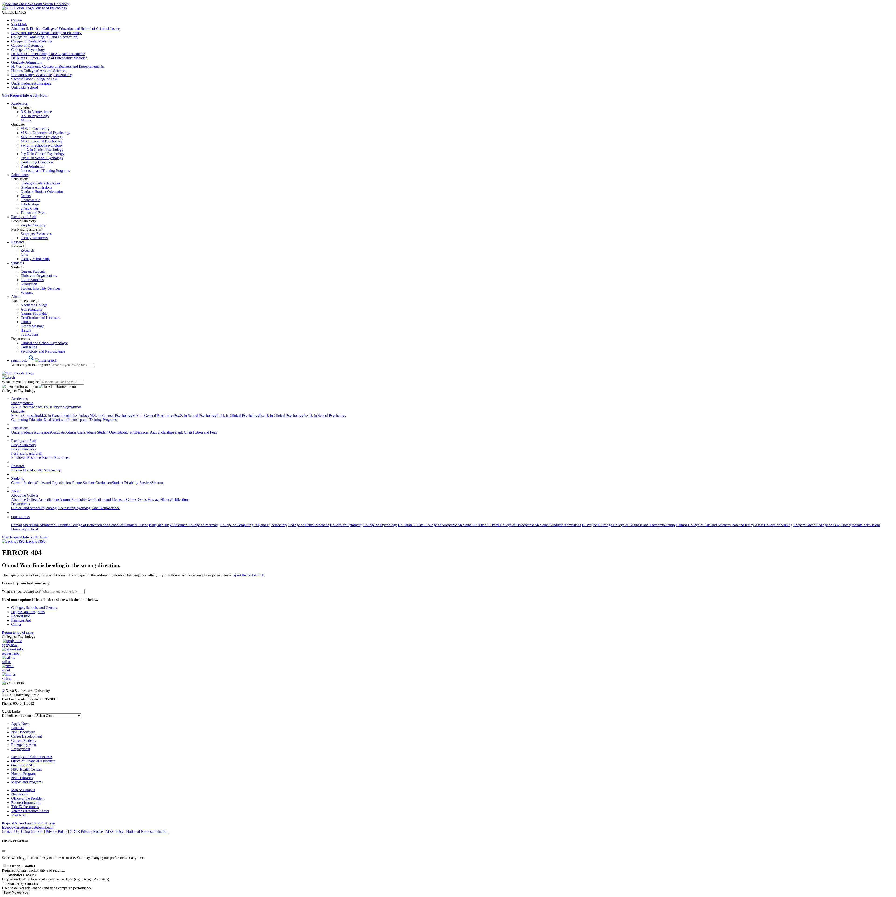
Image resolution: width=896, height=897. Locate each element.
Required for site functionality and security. (33, 868)
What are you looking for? (31, 365)
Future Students (32, 280)
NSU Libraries (22, 778)
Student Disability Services (40, 288)
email (6, 670)
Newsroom (19, 794)
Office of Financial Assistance (33, 761)
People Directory (33, 225)
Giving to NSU (22, 765)
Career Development (26, 736)
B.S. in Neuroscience (36, 112)
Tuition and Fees (33, 213)
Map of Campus (23, 790)
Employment (20, 749)
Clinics (26, 322)
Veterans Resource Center (30, 811)
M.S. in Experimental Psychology (45, 133)
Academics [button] (19, 103)
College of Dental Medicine (31, 41)
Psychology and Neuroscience (43, 351)
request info (10, 653)
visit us (7, 679)
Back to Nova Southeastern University (41, 4)
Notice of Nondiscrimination (147, 831)
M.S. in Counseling (35, 129)
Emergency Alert (23, 745)
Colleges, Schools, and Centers (34, 608)
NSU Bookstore (23, 732)
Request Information (26, 803)
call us (6, 662)
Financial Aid (30, 200)
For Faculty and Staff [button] (26, 453)
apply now (10, 645)
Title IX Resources (25, 807)
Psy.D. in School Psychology (42, 158)
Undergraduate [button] (22, 403)
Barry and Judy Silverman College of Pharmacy (46, 33)
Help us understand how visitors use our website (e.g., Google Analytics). (56, 877)
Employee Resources (36, 234)
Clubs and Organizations (39, 276)
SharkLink (19, 24)
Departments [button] (20, 504)
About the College (34, 305)
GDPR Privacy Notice (86, 831)
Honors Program (23, 774)
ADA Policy (114, 831)
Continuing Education (37, 162)
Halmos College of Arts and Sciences (38, 71)
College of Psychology (28, 50)
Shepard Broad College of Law (34, 79)
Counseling (29, 347)
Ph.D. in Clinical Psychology (42, 150)
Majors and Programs (27, 782)
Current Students (33, 271)
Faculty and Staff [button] (23, 217)
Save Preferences (16, 892)
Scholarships (30, 204)
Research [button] (18, 242)
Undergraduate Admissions (31, 83)
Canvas (16, 20)
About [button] (16, 297)
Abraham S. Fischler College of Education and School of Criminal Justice (65, 29)
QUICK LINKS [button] (14, 12)
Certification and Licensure (40, 318)
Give (5, 95)
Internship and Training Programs (45, 171)
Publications (29, 334)
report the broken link (248, 575)
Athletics (17, 728)
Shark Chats (29, 208)
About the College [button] (24, 495)
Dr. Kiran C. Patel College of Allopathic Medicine (48, 54)
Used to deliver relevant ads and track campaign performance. (47, 886)
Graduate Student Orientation (42, 192)
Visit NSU (19, 815)
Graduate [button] (18, 411)
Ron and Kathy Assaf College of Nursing (41, 75)
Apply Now (38, 95)
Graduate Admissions (27, 62)
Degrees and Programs (28, 612)
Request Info (19, 95)
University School (24, 87)
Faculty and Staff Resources (31, 757)
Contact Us (10, 831)
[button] (34, 360)
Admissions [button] (19, 175)
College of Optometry (27, 45)
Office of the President (27, 798)
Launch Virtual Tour (40, 823)
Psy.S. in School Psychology (42, 145)
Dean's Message (32, 326)
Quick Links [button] (20, 517)
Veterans (27, 292)
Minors (26, 120)
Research (27, 250)
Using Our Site (32, 831)
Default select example (18, 715)
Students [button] (17, 263)
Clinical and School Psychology (44, 343)
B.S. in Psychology (35, 116)
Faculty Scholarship (35, 259)
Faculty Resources (34, 238)
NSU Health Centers (26, 769)
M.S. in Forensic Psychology (42, 137)
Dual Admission (32, 166)
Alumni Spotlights (34, 313)
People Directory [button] (23, 445)
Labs (24, 255)
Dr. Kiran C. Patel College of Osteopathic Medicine (49, 58)
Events (26, 196)
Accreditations (31, 309)
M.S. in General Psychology (41, 141)
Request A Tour (13, 823)
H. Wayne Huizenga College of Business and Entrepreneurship (57, 66)
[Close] (4, 851)
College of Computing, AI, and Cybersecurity (44, 37)
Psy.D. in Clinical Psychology (43, 154)
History (26, 330)
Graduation (29, 284)
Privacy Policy (56, 831)
